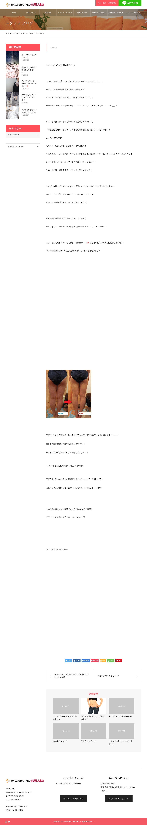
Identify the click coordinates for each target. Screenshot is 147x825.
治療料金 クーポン (99, 13)
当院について (31, 13)
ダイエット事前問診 (133, 13)
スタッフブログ (13, 135)
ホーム (14, 13)
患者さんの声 (82, 13)
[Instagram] (6, 821)
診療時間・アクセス (116, 13)
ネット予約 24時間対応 (107, 3)
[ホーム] (6, 33)
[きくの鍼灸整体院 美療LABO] (25, 4)
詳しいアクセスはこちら (73, 799)
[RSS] (9, 821)
